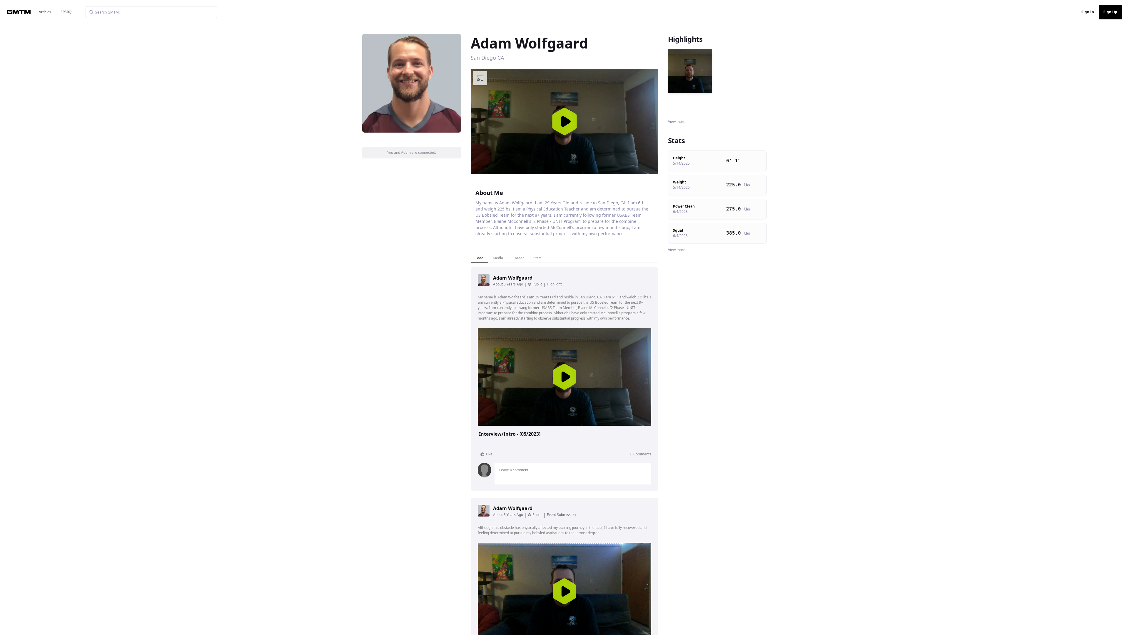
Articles (45, 11)
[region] (564, 121)
